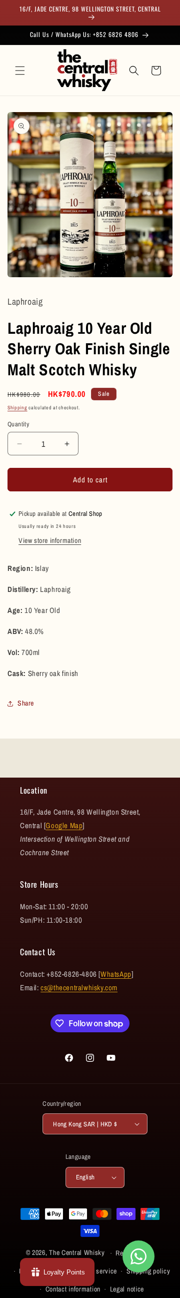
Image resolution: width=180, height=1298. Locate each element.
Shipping (18, 407)
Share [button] (26, 703)
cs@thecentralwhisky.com (79, 987)
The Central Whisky (77, 1252)
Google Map (64, 825)
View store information (49, 540)
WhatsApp (116, 974)
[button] (20, 71)
